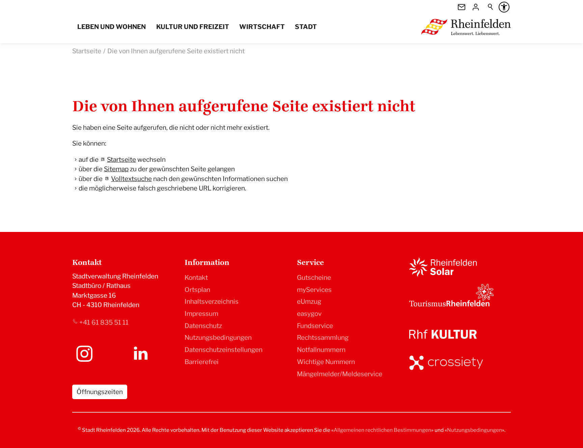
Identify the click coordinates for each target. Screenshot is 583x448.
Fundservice (315, 326)
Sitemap (116, 169)
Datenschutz (203, 326)
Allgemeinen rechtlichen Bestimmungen (382, 430)
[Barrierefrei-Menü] (504, 7)
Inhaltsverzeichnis (212, 301)
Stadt (306, 27)
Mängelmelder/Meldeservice (339, 374)
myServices (314, 290)
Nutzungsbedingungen (218, 337)
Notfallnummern (321, 350)
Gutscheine (314, 277)
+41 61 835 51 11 (104, 322)
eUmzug (309, 301)
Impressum (201, 314)
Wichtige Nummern (326, 362)
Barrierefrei (202, 362)
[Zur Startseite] (466, 27)
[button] (84, 353)
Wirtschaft (262, 27)
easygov (309, 314)
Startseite (121, 159)
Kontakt (196, 277)
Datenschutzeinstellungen (223, 350)
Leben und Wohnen (111, 27)
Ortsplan (197, 290)
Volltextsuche (131, 179)
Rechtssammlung (323, 337)
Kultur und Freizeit (192, 27)
